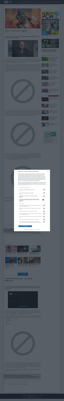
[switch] (43, 189)
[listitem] (32, 187)
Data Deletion (27, 229)
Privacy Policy (37, 229)
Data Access (32, 229)
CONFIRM (25, 226)
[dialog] (32, 200)
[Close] (48, 171)
